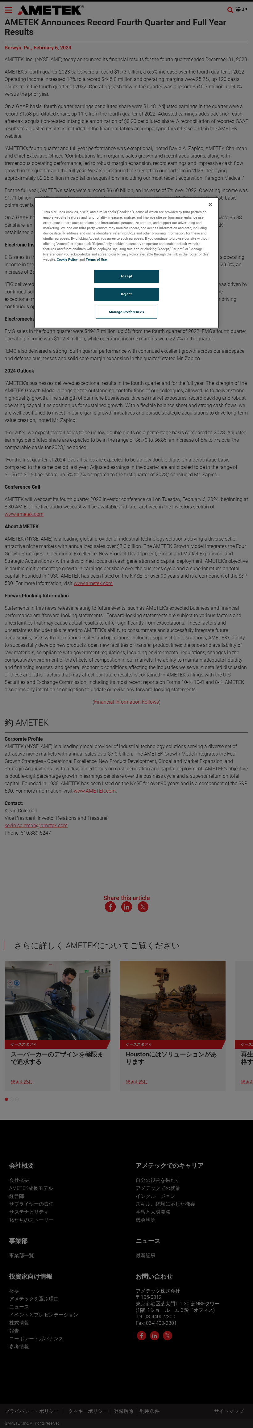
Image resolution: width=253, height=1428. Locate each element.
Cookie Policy (67, 259)
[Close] (210, 204)
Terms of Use (96, 259)
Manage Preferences (126, 312)
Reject (126, 294)
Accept (126, 276)
